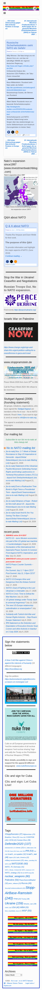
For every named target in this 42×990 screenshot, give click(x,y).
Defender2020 (18, 843)
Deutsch (19, 135)
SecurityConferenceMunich (15, 888)
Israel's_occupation (17, 854)
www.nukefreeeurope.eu (26, 766)
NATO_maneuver (28, 870)
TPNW (17, 899)
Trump (25, 899)
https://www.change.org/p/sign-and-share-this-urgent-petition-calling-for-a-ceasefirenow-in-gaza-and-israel (20, 350)
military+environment (14, 860)
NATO (8, 864)
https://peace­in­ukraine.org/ (25, 310)
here (20, 415)
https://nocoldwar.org (13, 669)
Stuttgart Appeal (24, 409)
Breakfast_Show (12, 837)
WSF (27, 910)
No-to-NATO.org (27, 873)
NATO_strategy (12, 873)
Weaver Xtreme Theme (15, 983)
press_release (14, 883)
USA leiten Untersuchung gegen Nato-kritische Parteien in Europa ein (12, 24)
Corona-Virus (23, 840)
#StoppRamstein (14, 834)
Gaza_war (20, 851)
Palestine (12, 880)
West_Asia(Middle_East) (13, 911)
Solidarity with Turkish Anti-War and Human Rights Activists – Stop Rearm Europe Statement (21, 617)
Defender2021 (10, 847)
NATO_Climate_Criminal (13, 870)
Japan (12, 857)
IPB (29, 851)
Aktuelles (14, 135)
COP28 (12, 840)
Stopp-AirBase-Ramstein (20, 893)
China (22, 837)
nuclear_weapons (17, 876)
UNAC (8, 907)
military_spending (30, 860)
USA (16, 907)
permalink (27, 135)
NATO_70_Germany (14, 867)
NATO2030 (20, 863)
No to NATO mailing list (20, 447)
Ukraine (14, 903)
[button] (8, 132)
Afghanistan (29, 834)
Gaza (13, 851)
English (13, 264)
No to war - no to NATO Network (22, 981)
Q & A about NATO (17, 226)
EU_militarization (30, 847)
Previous (7, 8)
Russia (26, 883)
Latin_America (22, 857)
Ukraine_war (30, 904)
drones (20, 848)
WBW (24, 907)
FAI (7, 851)
